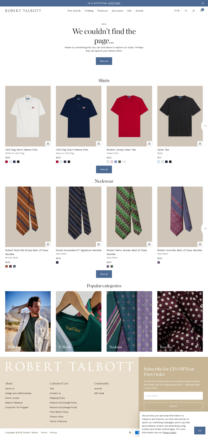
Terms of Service (58, 421)
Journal (98, 388)
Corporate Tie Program (16, 407)
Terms (44, 432)
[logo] (69, 366)
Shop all (104, 61)
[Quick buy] (48, 143)
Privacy (53, 432)
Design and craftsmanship (18, 393)
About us (9, 388)
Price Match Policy (59, 412)
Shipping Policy (57, 398)
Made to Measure (14, 402)
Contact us (55, 393)
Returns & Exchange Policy (63, 402)
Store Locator (12, 398)
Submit (173, 406)
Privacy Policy (57, 416)
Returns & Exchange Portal (63, 407)
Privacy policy (169, 432)
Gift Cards (99, 393)
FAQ (52, 388)
